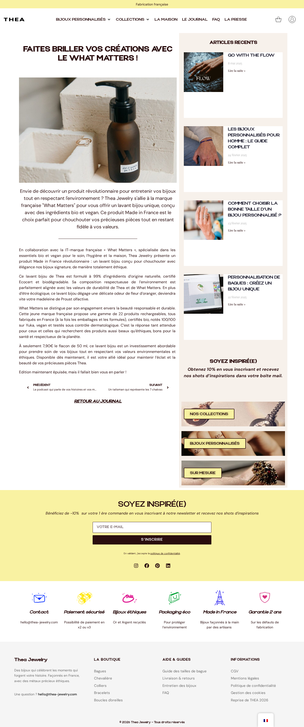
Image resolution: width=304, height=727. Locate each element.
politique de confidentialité (165, 553)
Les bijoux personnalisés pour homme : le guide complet (254, 138)
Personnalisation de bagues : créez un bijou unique (254, 283)
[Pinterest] (157, 565)
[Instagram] (136, 565)
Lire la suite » (236, 70)
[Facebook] (147, 565)
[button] (84, 19)
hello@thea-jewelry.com (57, 694)
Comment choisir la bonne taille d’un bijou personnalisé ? (254, 209)
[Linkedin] (168, 565)
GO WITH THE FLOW (251, 55)
